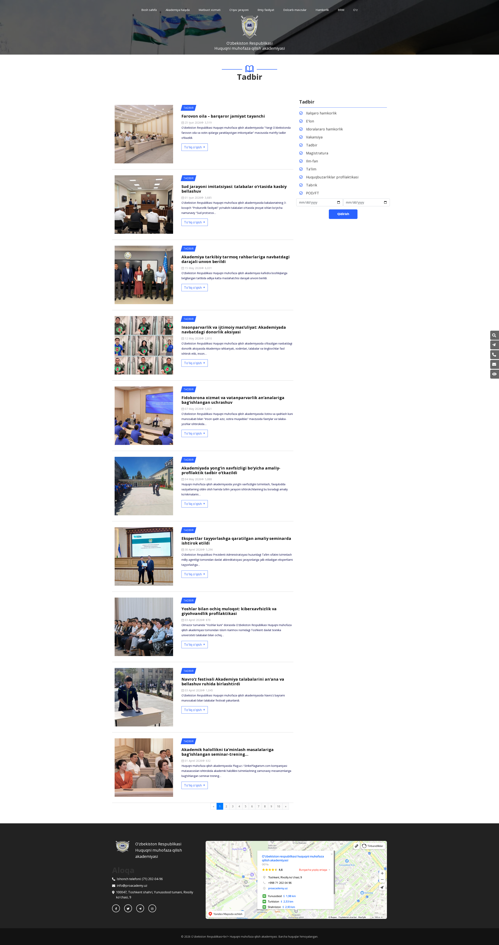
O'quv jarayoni (239, 10)
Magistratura (317, 153)
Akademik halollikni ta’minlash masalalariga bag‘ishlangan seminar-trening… (227, 752)
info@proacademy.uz (132, 885)
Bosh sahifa (149, 10)
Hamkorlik (322, 10)
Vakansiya (314, 137)
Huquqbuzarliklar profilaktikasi (332, 177)
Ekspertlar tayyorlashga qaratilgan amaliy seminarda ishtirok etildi (236, 541)
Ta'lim (311, 169)
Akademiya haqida (178, 10)
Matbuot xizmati (209, 10)
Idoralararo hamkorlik (324, 129)
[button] (494, 335)
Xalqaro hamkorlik (321, 113)
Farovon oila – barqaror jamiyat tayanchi (223, 116)
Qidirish (343, 214)
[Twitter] (128, 908)
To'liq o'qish (193, 147)
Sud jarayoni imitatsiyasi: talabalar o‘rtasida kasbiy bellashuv (234, 189)
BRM (341, 10)
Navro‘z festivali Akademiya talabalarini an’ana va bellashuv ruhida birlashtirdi (232, 681)
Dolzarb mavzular (295, 10)
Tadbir (311, 145)
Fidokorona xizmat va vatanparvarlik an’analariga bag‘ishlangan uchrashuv (232, 400)
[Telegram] (140, 908)
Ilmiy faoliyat (265, 10)
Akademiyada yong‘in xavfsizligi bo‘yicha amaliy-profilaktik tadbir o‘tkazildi (230, 470)
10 (278, 806)
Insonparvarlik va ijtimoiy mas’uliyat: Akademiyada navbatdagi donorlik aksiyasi (233, 330)
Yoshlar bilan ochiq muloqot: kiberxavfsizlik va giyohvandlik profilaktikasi (229, 611)
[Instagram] (152, 908)
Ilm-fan (312, 161)
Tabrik (311, 185)
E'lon (310, 121)
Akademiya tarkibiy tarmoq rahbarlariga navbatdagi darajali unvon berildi (235, 259)
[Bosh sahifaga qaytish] (125, 850)
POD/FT (312, 193)
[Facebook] (116, 908)
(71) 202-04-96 (152, 879)
